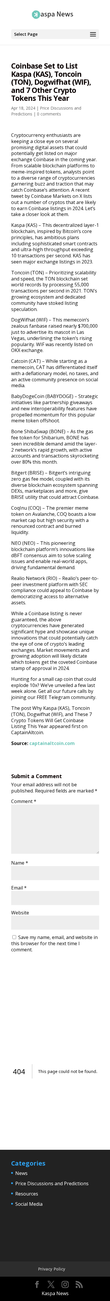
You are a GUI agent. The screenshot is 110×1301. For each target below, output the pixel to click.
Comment (23, 801)
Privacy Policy (51, 1269)
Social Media (29, 1204)
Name (19, 863)
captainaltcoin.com (52, 743)
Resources (26, 1194)
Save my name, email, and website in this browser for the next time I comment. (54, 943)
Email (19, 888)
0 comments (49, 114)
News (21, 1173)
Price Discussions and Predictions (52, 1183)
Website (20, 912)
